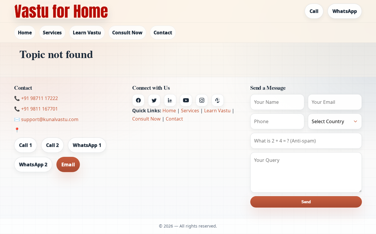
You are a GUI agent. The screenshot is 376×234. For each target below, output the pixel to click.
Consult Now (127, 32)
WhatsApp (345, 11)
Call (314, 11)
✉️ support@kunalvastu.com (46, 119)
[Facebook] (138, 100)
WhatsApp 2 (33, 164)
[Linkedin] (170, 100)
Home (25, 32)
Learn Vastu (87, 32)
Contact (163, 32)
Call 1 (25, 145)
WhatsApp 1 (87, 145)
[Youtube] (186, 100)
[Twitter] (154, 100)
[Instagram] (202, 100)
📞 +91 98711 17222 (36, 98)
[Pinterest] (218, 100)
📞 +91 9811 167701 (36, 109)
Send (306, 202)
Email (68, 164)
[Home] (61, 11)
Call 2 (52, 145)
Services (52, 32)
